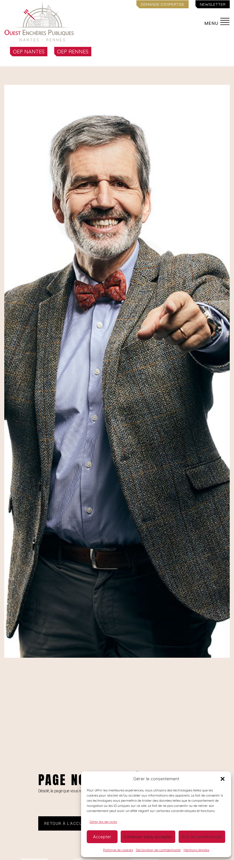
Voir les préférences (201, 836)
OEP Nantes (29, 51)
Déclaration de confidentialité (158, 850)
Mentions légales (196, 850)
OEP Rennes (72, 51)
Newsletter (212, 4)
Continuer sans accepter (148, 836)
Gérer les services (103, 821)
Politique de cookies (118, 850)
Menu (212, 23)
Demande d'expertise (162, 4)
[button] (222, 779)
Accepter (102, 836)
